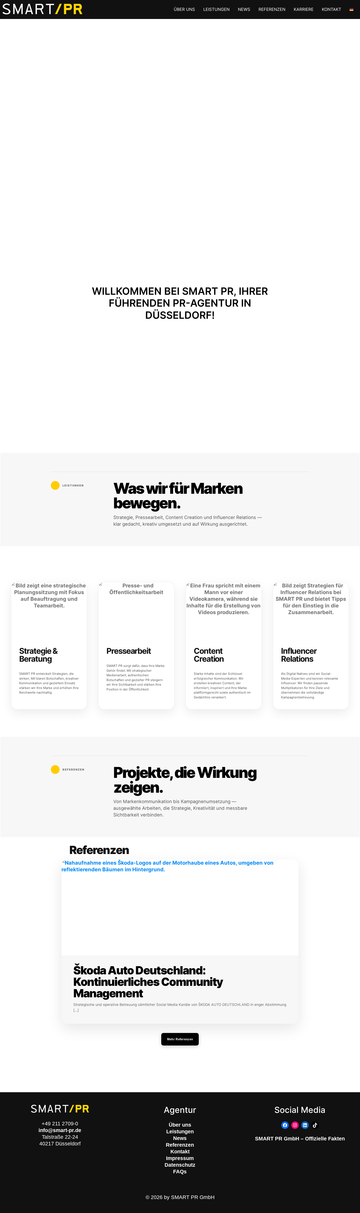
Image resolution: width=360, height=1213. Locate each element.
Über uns (180, 1125)
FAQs (180, 1171)
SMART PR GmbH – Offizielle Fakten (300, 1138)
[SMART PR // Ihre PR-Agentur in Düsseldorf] (42, 9)
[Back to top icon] (337, 1204)
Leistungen (180, 1131)
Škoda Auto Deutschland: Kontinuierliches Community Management (148, 982)
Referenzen (180, 1145)
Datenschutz (180, 1165)
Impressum (180, 1158)
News (180, 1138)
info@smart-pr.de (60, 1130)
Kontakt (180, 1151)
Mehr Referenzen (180, 1039)
